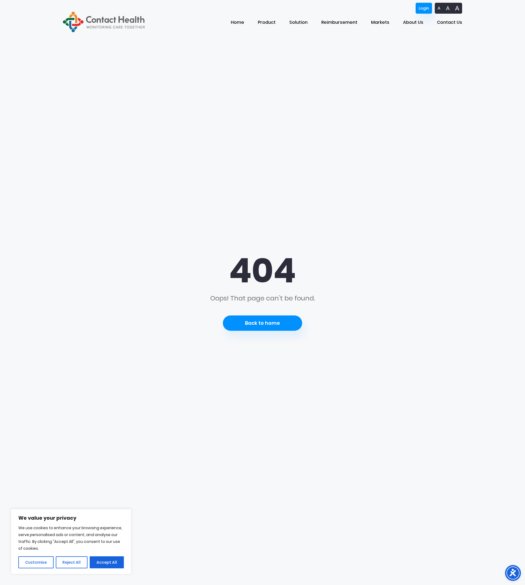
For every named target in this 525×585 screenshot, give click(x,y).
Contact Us (449, 22)
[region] (71, 541)
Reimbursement (339, 22)
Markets (380, 22)
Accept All (107, 562)
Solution (298, 22)
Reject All (71, 562)
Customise (36, 562)
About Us (413, 22)
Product (267, 22)
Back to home (262, 323)
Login (424, 8)
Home (237, 22)
